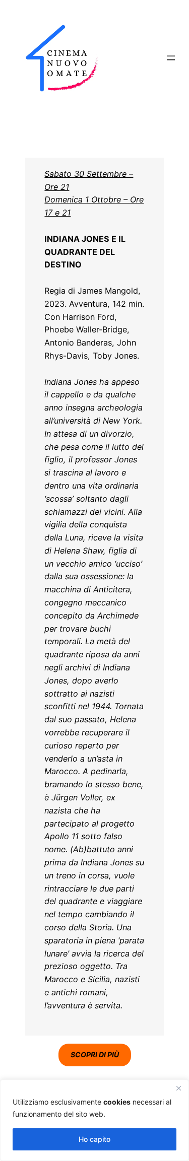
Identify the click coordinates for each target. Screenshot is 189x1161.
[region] (94, 1120)
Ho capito (94, 1139)
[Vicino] (178, 1088)
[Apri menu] (171, 58)
